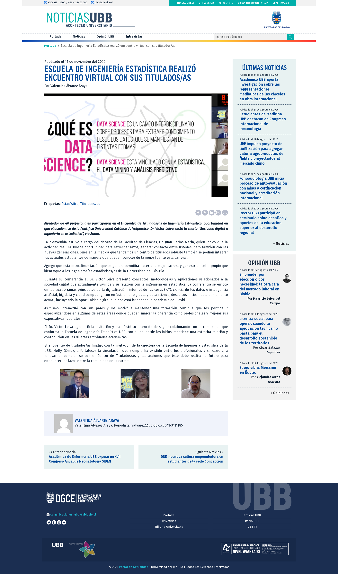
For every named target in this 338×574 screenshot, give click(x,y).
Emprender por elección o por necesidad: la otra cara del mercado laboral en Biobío (259, 284)
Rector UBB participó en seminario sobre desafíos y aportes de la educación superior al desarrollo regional (263, 223)
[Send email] (218, 212)
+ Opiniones (279, 393)
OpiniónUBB (105, 36)
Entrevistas (134, 36)
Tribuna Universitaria (169, 526)
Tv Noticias (169, 521)
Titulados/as (90, 204)
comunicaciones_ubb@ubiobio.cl (72, 514)
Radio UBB (252, 521)
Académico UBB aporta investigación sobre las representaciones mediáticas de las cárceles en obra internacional (262, 89)
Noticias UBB (252, 515)
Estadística (69, 204)
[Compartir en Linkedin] (212, 212)
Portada (55, 36)
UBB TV (252, 526)
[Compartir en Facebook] (198, 212)
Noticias (79, 36)
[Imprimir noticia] (225, 212)
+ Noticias (281, 244)
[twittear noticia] (205, 212)
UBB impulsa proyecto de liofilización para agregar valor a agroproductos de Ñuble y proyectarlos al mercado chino (261, 154)
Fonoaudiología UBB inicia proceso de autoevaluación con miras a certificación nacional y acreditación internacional (263, 188)
